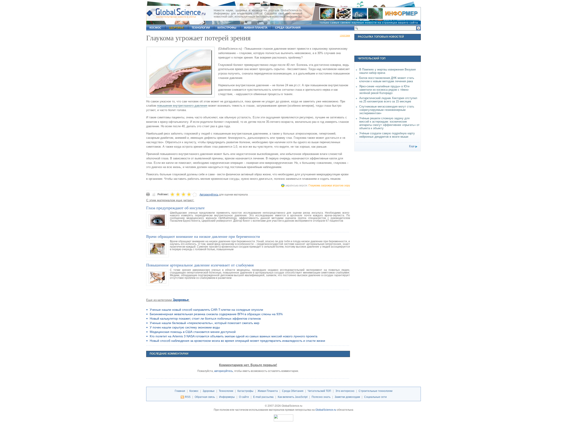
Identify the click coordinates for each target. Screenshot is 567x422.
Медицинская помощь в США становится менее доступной (193, 332)
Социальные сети (375, 397)
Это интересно (344, 391)
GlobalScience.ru (325, 409)
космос (155, 27)
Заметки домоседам (347, 397)
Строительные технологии (375, 391)
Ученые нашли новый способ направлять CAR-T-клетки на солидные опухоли (206, 309)
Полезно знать (321, 397)
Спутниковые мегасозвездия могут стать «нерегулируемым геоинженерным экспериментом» (386, 110)
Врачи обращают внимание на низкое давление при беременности (203, 236)
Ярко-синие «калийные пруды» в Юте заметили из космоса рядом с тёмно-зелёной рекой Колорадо (384, 90)
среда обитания (288, 27)
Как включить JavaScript (292, 397)
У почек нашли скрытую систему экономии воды (185, 327)
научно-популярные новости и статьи (176, 17)
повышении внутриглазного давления (182, 105)
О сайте (244, 397)
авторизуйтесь (223, 371)
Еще (412, 146)
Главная (180, 391)
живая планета (256, 27)
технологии (201, 27)
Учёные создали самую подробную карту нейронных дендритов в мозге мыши (387, 135)
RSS (187, 397)
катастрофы (226, 27)
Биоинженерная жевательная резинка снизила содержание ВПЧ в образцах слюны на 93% (216, 314)
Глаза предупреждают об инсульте (175, 207)
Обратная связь (205, 397)
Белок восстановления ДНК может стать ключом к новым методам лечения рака (386, 79)
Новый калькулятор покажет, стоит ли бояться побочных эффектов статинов (205, 318)
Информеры (227, 397)
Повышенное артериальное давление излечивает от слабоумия (200, 265)
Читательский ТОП (319, 391)
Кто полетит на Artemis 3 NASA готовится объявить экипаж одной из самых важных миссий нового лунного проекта (233, 336)
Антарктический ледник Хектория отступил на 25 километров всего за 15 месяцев (388, 99)
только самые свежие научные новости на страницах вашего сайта (369, 22)
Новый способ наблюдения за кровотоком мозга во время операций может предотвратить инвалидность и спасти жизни (237, 340)
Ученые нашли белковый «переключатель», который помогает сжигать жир (204, 323)
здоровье (176, 27)
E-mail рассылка (263, 397)
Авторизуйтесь (209, 194)
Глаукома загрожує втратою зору (329, 185)
